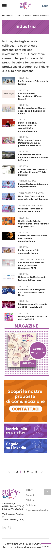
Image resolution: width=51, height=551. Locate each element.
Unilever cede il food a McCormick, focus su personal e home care (29, 143)
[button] (4, 5)
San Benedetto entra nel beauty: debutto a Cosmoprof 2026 (31, 265)
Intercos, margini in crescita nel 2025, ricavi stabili (32, 305)
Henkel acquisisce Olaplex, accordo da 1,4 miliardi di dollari (32, 111)
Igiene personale (27, 181)
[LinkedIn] (4, 527)
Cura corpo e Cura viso (31, 193)
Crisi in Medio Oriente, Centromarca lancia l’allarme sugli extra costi (33, 224)
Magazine (26, 326)
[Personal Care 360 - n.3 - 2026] (26, 350)
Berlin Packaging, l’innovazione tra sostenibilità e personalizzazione (27, 126)
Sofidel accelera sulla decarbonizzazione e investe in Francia (33, 157)
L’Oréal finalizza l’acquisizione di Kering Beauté (30, 96)
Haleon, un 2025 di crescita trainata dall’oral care (32, 278)
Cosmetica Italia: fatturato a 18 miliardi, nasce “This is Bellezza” (32, 172)
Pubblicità (31, 505)
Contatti (30, 495)
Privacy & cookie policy (37, 510)
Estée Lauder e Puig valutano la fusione (28, 251)
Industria (23, 78)
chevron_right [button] (42, 471)
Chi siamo (30, 500)
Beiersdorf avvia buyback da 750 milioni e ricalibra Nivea (32, 292)
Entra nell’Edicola (22, 16)
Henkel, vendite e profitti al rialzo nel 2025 (32, 318)
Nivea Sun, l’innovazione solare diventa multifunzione (33, 197)
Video (22, 119)
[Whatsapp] (9, 527)
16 (36, 471)
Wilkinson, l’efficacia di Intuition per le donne (30, 210)
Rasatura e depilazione (31, 205)
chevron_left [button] (9, 471)
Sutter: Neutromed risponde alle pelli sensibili (33, 185)
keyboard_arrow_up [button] (47, 492)
